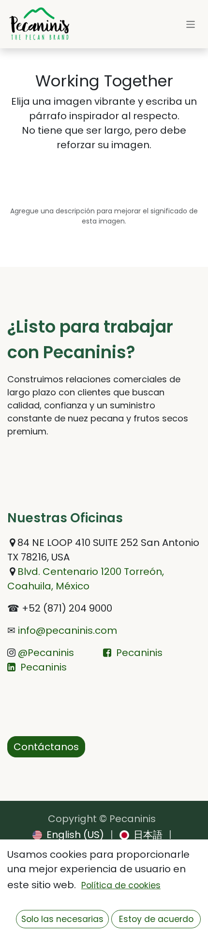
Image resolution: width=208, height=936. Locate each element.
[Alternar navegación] (190, 24)
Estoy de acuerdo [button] (156, 919)
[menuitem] (68, 834)
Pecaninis (139, 652)
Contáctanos (46, 747)
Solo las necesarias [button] (62, 919)
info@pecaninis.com (66, 630)
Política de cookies (121, 885)
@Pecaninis (44, 652)
